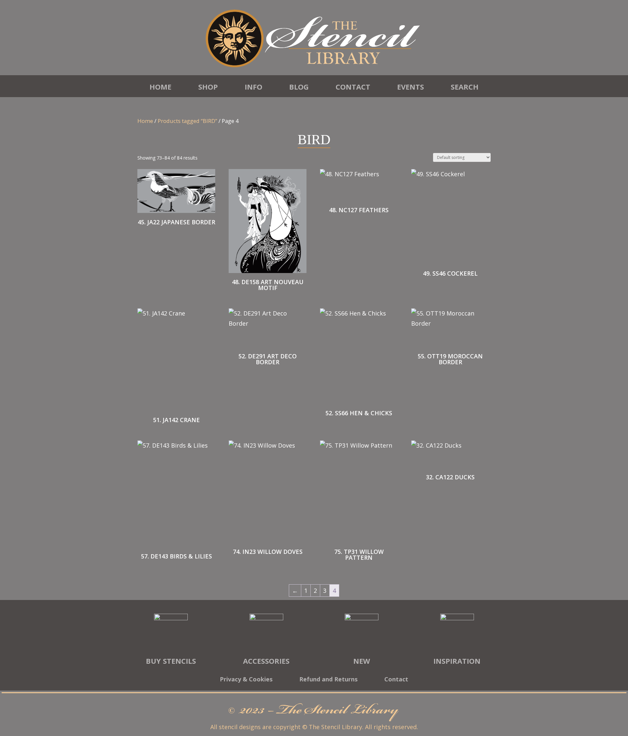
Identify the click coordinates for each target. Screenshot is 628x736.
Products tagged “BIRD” (187, 121)
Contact (353, 87)
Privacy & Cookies (246, 680)
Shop (208, 87)
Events (410, 87)
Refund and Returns (328, 680)
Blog (299, 87)
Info (253, 87)
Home (160, 87)
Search (465, 87)
